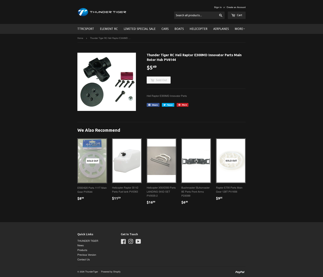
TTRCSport (85, 29)
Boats (179, 29)
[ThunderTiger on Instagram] (130, 242)
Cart (239, 15)
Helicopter (198, 29)
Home (80, 38)
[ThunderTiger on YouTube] (138, 242)
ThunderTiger (91, 271)
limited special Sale (140, 29)
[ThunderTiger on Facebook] (123, 242)
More (239, 29)
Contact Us (83, 259)
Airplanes (221, 29)
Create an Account (236, 7)
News (80, 245)
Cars (165, 29)
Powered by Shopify (111, 271)
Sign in (218, 7)
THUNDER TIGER (87, 240)
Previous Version (86, 254)
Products (82, 250)
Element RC (109, 29)
